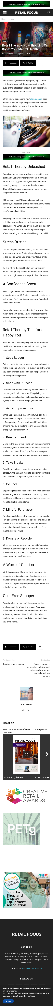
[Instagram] (23, 710)
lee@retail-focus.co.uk (32, 968)
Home (3, 19)
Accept (8, 1001)
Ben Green (9, 53)
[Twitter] (29, 710)
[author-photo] (26, 700)
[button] (4, 12)
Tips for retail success (13, 664)
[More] (40, 63)
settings (31, 996)
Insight (11, 19)
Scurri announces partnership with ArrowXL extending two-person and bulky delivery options (38, 670)
